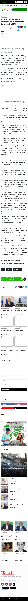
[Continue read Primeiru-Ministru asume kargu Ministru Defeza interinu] (7, 547)
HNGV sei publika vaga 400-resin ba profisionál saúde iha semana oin (7, 536)
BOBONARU (6, 466)
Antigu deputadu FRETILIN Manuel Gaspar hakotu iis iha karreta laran (20, 536)
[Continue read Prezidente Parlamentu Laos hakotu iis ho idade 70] (21, 547)
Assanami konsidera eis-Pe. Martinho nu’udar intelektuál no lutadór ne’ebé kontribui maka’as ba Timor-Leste (7, 331)
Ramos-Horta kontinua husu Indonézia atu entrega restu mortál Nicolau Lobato (20, 311)
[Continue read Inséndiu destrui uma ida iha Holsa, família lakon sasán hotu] (14, 465)
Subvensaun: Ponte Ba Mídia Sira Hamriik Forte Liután (16, 497)
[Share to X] (22, 27)
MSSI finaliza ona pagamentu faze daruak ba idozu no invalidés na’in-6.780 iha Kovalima (20, 331)
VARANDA (4, 5)
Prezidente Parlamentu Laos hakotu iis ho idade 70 (20, 557)
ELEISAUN (15, 5)
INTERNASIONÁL (15, 502)
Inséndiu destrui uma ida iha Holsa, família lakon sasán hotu (13, 469)
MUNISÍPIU (9, 5)
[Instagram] (20, 27)
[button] (3, 599)
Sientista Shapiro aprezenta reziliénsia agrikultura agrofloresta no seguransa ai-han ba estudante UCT (17, 489)
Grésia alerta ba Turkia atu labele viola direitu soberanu (6, 311)
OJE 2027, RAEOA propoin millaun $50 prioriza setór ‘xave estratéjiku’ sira (16, 481)
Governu (9, 269)
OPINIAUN (14, 494)
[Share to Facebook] (18, 27)
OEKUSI (13, 478)
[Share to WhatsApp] (25, 27)
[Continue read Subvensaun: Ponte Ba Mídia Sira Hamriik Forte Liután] (4, 497)
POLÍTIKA (21, 5)
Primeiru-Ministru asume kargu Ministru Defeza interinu (6, 557)
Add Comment (6, 389)
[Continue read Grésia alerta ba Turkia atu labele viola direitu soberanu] (7, 301)
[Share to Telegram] (18, 30)
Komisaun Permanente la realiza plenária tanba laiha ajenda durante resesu (7, 351)
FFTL (3, 269)
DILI (12, 486)
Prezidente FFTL (17, 269)
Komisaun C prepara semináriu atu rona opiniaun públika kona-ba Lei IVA (20, 351)
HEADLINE (5, 532)
